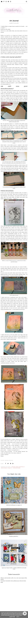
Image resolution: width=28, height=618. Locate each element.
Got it (17, 616)
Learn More (12, 616)
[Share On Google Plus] (13, 464)
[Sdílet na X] (8, 464)
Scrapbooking (16, 467)
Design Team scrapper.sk (18, 466)
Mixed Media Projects (6, 467)
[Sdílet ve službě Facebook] (6, 464)
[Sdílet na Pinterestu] (11, 464)
